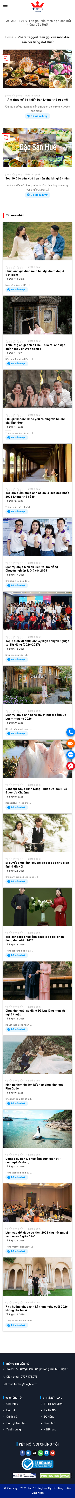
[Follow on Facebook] (22, 1453)
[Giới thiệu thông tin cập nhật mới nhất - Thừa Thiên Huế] (37, 6)
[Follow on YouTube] (53, 1453)
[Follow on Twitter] (28, 1453)
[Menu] (5, 7)
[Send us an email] (34, 1453)
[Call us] (40, 1453)
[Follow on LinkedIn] (46, 1453)
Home (9, 37)
